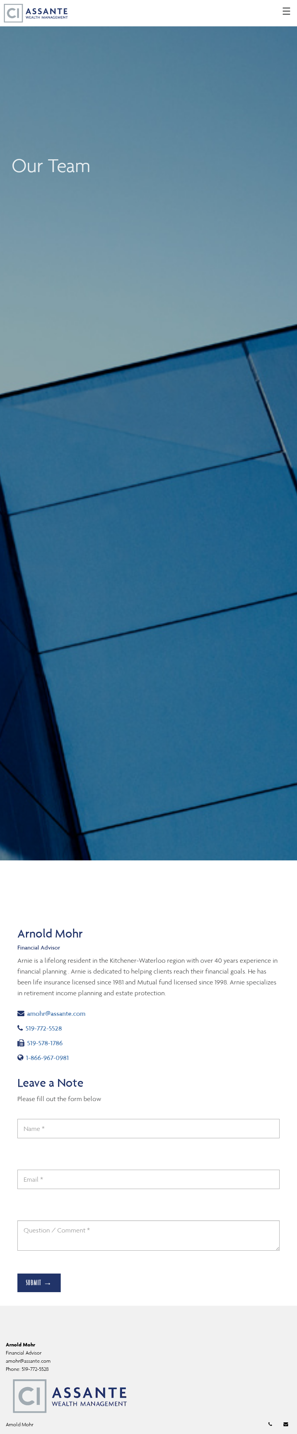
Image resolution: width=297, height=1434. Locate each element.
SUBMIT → (39, 1282)
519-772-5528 (51, 1028)
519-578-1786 (45, 1042)
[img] (148, 430)
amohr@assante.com (56, 1013)
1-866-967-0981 (49, 1057)
